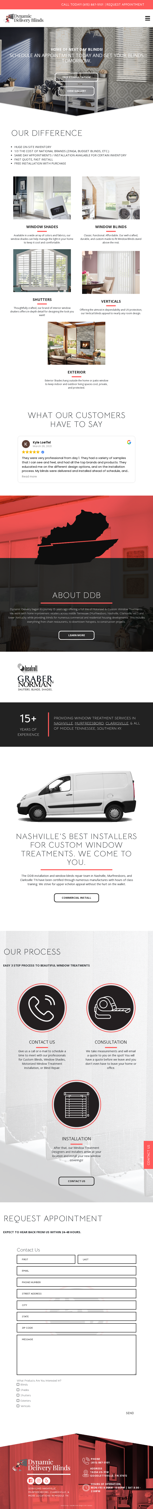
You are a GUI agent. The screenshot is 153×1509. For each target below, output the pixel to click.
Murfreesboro (89, 723)
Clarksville (117, 723)
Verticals (111, 301)
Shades (25, 1390)
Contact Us (76, 1181)
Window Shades (42, 226)
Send (130, 1413)
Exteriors (26, 1400)
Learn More (76, 635)
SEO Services (88, 1505)
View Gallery (76, 91)
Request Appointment (125, 5)
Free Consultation (76, 77)
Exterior (76, 372)
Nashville (63, 723)
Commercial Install (76, 897)
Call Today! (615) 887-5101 (82, 5)
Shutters (42, 299)
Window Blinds (111, 226)
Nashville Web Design (76, 1505)
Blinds (24, 1384)
